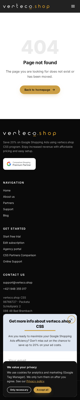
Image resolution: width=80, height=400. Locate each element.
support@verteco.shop (17, 282)
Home (6, 190)
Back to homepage (37, 89)
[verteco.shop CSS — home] (26, 6)
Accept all (42, 389)
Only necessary (19, 389)
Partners (8, 202)
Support (8, 209)
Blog (6, 215)
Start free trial (12, 236)
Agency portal (12, 249)
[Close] (71, 319)
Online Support (12, 261)
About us (9, 196)
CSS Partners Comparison (19, 255)
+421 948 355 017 (14, 288)
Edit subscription (13, 242)
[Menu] (73, 6)
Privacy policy (35, 381)
